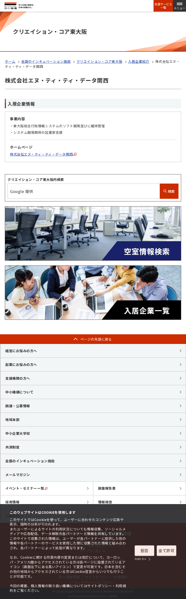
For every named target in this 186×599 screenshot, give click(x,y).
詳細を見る (140, 559)
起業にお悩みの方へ (21, 364)
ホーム (10, 61)
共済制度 (12, 447)
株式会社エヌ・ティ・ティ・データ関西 (41, 154)
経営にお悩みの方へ (21, 350)
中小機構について (19, 392)
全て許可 (166, 550)
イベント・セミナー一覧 (24, 488)
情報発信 (105, 501)
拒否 (144, 550)
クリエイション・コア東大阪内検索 (36, 179)
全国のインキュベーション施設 (46, 61)
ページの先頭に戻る (96, 339)
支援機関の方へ (17, 378)
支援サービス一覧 (163, 6)
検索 (171, 191)
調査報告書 (107, 488)
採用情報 (12, 501)
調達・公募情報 (17, 405)
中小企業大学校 (17, 433)
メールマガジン (17, 474)
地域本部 (12, 419)
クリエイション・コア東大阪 (99, 61)
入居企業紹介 (138, 61)
